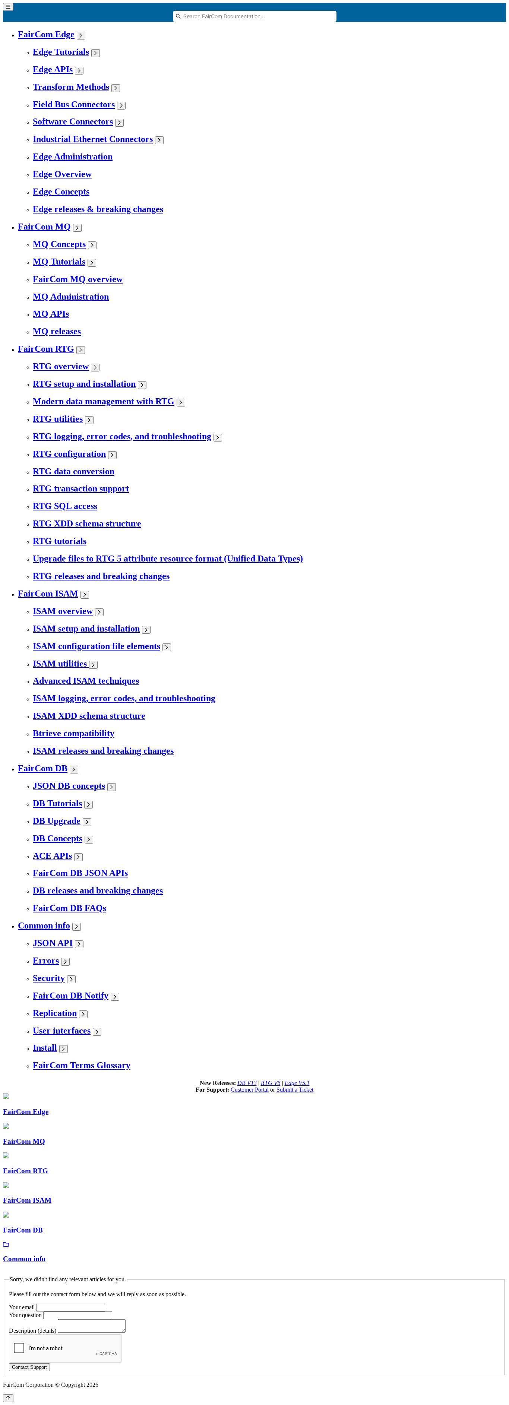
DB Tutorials (57, 803)
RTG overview (61, 366)
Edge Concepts (61, 191)
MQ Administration (71, 296)
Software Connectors (73, 121)
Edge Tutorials (61, 52)
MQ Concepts (59, 244)
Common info (44, 925)
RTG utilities (58, 419)
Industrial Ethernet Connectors (93, 139)
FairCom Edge (46, 34)
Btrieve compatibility (73, 733)
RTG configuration (69, 454)
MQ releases (57, 331)
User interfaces (62, 1030)
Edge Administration (73, 156)
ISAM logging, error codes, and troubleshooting (124, 698)
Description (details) (32, 1331)
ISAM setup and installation (86, 628)
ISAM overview (63, 611)
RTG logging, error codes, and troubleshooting (122, 436)
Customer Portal (250, 1089)
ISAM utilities (61, 663)
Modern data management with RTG (103, 401)
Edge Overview (62, 174)
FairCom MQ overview (78, 279)
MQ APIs (51, 314)
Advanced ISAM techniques (86, 681)
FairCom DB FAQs (69, 908)
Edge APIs (53, 69)
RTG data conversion (73, 471)
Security (49, 978)
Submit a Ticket (294, 1089)
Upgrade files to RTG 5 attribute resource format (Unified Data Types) (168, 558)
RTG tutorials (59, 541)
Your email (22, 1307)
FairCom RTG (46, 349)
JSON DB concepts (69, 786)
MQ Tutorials (59, 261)
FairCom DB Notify (70, 995)
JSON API (53, 943)
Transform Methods (71, 87)
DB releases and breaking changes (98, 890)
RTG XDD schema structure (87, 523)
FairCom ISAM (48, 593)
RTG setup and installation (84, 384)
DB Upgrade (56, 821)
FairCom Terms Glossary (81, 1065)
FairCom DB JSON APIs (80, 873)
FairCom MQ (44, 226)
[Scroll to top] (8, 1398)
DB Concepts (57, 838)
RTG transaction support (81, 488)
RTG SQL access (65, 506)
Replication (55, 1013)
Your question (25, 1315)
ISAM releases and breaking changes (103, 751)
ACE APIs (52, 856)
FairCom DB (42, 768)
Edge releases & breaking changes (98, 209)
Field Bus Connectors (74, 104)
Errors (46, 960)
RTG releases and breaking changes (101, 576)
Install (45, 1048)
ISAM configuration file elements (96, 646)
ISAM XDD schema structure (89, 716)
